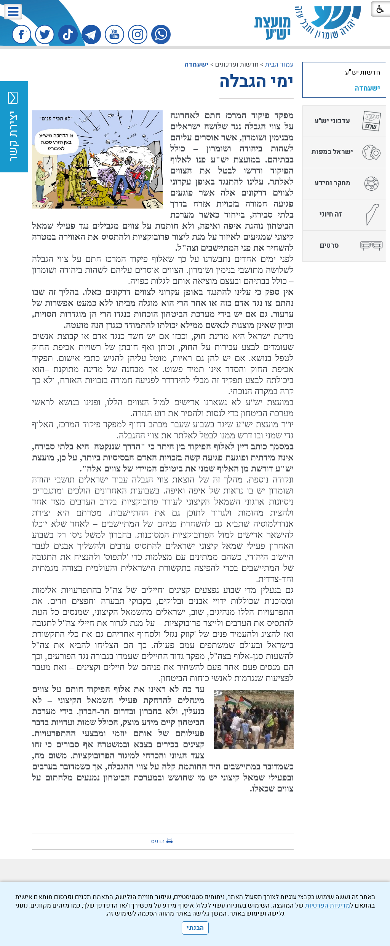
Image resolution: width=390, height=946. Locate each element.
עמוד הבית (279, 64)
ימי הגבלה (256, 81)
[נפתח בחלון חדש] (161, 34)
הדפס (158, 841)
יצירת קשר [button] (13, 136)
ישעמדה (197, 64)
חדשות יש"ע (362, 72)
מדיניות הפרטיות (327, 905)
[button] (13, 11)
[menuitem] (344, 72)
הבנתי (195, 928)
